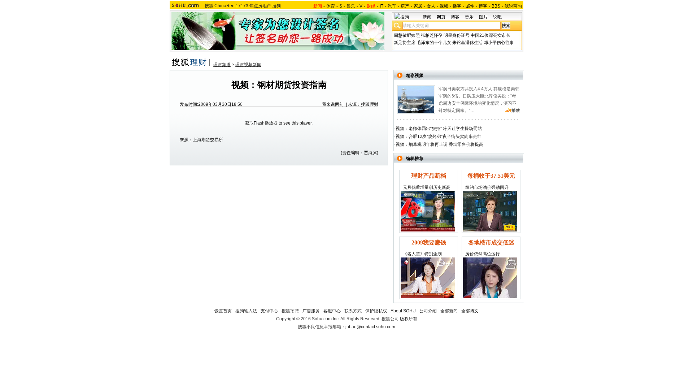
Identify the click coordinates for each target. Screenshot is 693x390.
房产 (405, 6)
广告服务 (311, 310)
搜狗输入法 (246, 310)
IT (381, 6)
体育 (330, 6)
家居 (418, 6)
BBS (496, 6)
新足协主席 (404, 42)
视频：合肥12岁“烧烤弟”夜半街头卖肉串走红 (438, 136)
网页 (441, 17)
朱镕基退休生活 (467, 42)
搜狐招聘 (290, 310)
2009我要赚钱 (428, 242)
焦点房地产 (260, 5)
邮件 (470, 6)
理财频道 (222, 64)
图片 (483, 17)
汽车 (392, 6)
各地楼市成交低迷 (491, 242)
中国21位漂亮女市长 (490, 35)
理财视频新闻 (248, 64)
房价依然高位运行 (482, 253)
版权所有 (408, 318)
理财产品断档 (428, 176)
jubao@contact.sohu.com (370, 326)
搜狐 (209, 5)
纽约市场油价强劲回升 (487, 187)
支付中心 (269, 310)
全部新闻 (449, 310)
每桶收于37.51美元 (491, 176)
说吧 (497, 17)
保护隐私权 (376, 310)
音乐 (469, 17)
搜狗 (276, 5)
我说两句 (513, 6)
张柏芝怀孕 (432, 35)
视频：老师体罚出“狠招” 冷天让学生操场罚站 (439, 128)
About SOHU (403, 310)
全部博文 (470, 310)
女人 (431, 6)
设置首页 (223, 310)
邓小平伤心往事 (499, 42)
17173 (242, 5)
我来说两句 (333, 104)
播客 (457, 6)
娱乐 (350, 6)
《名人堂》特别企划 (422, 253)
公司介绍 (428, 310)
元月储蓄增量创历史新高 (426, 187)
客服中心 (332, 310)
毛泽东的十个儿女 (434, 42)
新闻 (427, 17)
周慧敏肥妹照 (407, 35)
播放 (515, 110)
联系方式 (353, 310)
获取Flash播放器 (261, 123)
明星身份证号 (457, 35)
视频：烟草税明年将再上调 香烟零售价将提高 (439, 144)
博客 (483, 6)
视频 (444, 6)
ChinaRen (224, 5)
